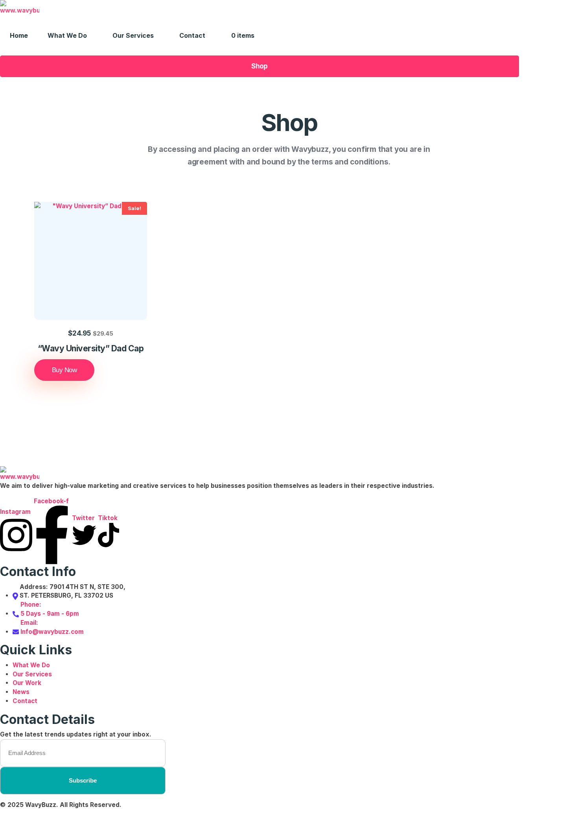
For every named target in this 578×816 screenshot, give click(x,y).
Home (19, 35)
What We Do (67, 35)
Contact (192, 35)
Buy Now (64, 370)
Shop (259, 66)
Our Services (133, 35)
